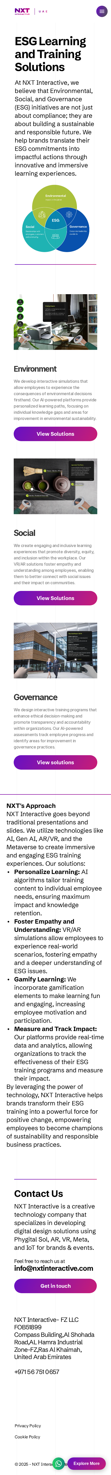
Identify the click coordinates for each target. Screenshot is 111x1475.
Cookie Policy (27, 1436)
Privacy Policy (28, 1425)
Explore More (87, 1463)
